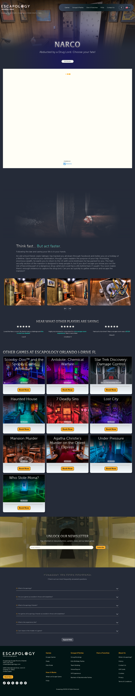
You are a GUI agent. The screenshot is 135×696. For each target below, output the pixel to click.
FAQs (102, 7)
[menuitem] (67, 7)
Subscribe (100, 638)
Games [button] (67, 7)
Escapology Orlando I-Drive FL (9, 13)
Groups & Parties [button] (77, 7)
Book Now (24, 480)
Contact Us (110, 7)
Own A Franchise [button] (92, 7)
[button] (128, 7)
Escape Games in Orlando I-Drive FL (27, 13)
